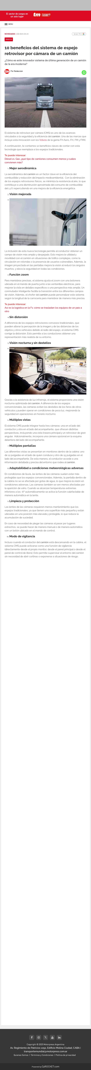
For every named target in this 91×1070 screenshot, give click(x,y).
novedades (10, 34)
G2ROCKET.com (50, 1066)
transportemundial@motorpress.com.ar (45, 1051)
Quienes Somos (21, 1055)
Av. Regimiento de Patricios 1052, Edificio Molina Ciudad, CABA (45, 1047)
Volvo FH (9, 39)
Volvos (43, 140)
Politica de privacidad (66, 1055)
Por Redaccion (17, 71)
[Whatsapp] (84, 72)
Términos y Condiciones (42, 1055)
